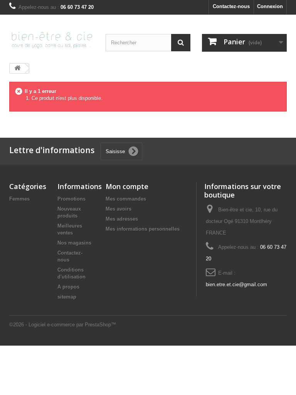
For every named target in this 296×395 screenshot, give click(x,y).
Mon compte (127, 186)
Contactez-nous (231, 6)
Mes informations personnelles (143, 229)
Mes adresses (122, 219)
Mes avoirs (118, 209)
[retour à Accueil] (17, 68)
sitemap (66, 297)
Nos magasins (74, 243)
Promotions (71, 199)
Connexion (270, 6)
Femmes (19, 199)
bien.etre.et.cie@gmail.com (236, 284)
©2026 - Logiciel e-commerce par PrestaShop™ (62, 324)
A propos (68, 287)
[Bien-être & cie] (51, 39)
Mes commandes (126, 199)
